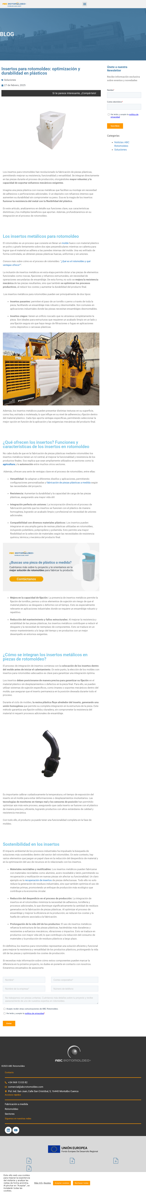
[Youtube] (15, 1130)
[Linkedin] (8, 1130)
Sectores (10, 1113)
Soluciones (10, 79)
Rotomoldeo (11, 1109)
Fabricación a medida (16, 1104)
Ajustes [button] (47, 1183)
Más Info (38, 1183)
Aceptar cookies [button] (62, 1183)
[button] (84, 4)
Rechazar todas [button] (81, 1183)
